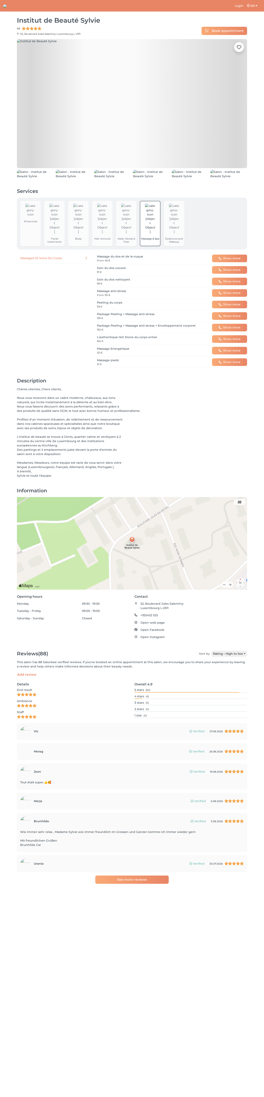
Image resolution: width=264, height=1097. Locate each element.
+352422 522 (149, 634)
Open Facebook (152, 648)
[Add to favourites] (239, 47)
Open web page (152, 641)
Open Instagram (152, 656)
